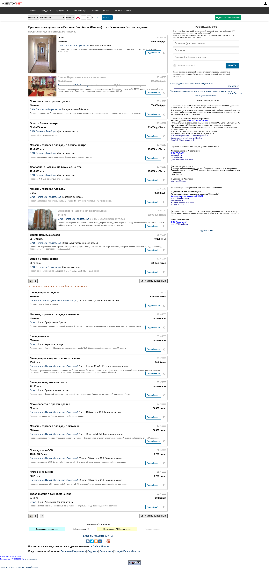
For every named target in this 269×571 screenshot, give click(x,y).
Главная (33, 10)
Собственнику (79, 10)
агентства (20, 567)
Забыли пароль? (186, 65)
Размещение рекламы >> (205, 96)
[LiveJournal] (104, 541)
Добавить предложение (229, 17)
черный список (32, 567)
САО (60, 45)
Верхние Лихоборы (46, 131)
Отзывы (106, 10)
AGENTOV (12, 3)
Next (52, 86)
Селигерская (86, 85)
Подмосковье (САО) (68, 85)
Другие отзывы (206, 230)
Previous (31, 86)
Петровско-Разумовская (76, 45)
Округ (32, 322)
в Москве (104, 546)
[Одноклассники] (96, 541)
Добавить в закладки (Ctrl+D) (98, 536)
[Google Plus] (108, 541)
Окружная (92, 551)
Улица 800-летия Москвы (127, 551)
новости (4, 567)
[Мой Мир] (100, 541)
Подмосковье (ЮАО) (40, 300)
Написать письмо (30, 559)
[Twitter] (92, 541)
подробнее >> (235, 86)
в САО (94, 546)
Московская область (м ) (64, 300)
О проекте (94, 10)
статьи (11, 567)
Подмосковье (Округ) (41, 366)
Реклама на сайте (122, 10)
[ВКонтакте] (88, 541)
